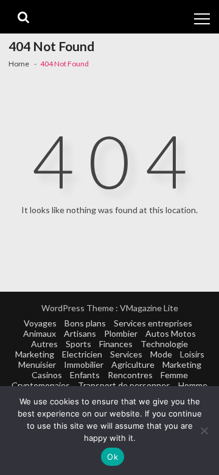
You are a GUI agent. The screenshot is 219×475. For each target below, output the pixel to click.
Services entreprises (153, 323)
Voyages (40, 323)
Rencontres (130, 375)
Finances (116, 344)
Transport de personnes (124, 385)
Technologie (164, 344)
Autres (44, 344)
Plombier (120, 333)
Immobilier (83, 364)
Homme (192, 385)
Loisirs (192, 354)
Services (126, 354)
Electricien (82, 354)
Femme (174, 375)
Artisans (80, 333)
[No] (204, 430)
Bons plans (85, 323)
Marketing (34, 354)
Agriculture (133, 364)
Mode (161, 354)
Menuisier (37, 364)
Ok (112, 457)
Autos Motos (170, 333)
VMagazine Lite (149, 308)
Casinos (47, 375)
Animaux (39, 333)
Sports (78, 344)
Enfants (85, 375)
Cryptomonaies (41, 385)
